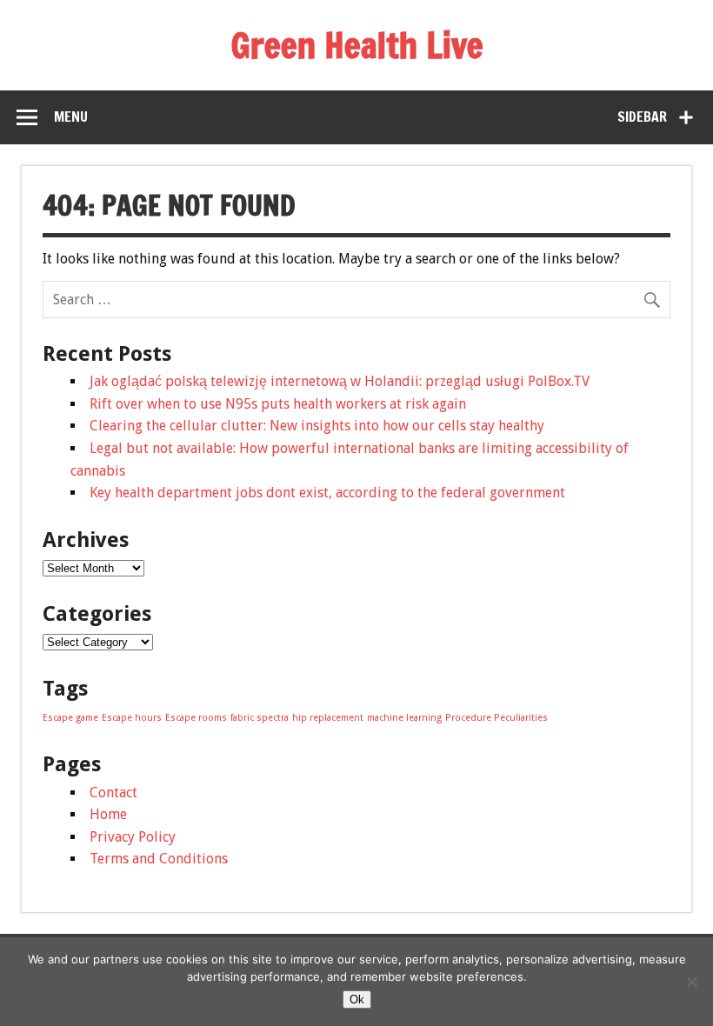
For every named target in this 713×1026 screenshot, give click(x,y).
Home (108, 814)
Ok (357, 999)
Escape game (70, 717)
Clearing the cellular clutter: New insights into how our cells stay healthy (317, 425)
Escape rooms (196, 717)
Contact (113, 792)
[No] (691, 981)
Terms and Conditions (159, 858)
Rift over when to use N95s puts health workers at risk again (278, 404)
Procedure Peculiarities (496, 717)
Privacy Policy (133, 837)
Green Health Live (356, 45)
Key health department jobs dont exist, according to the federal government (327, 492)
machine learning (404, 717)
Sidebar (642, 116)
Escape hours (132, 717)
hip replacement (327, 717)
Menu (71, 116)
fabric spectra (259, 717)
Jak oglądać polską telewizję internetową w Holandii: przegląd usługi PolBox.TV (340, 381)
